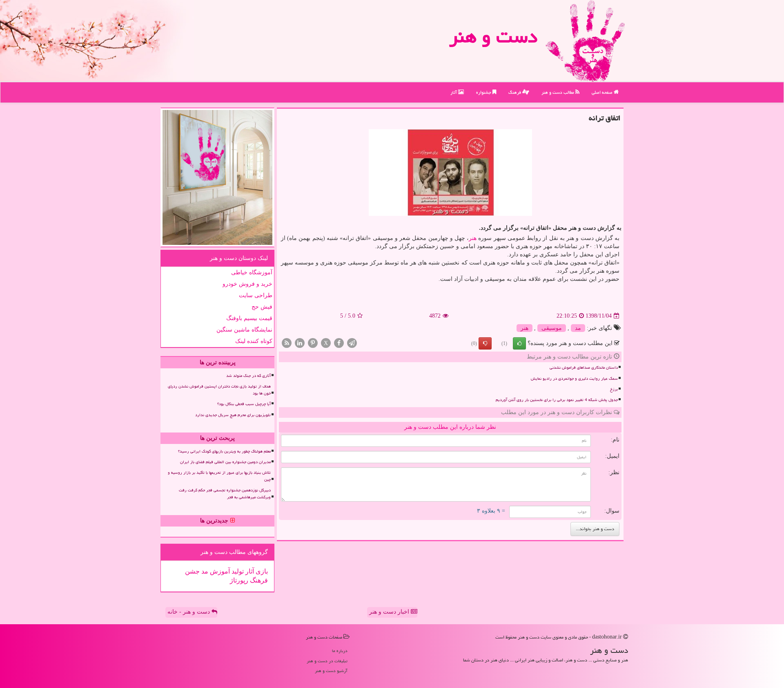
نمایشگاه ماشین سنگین (244, 330)
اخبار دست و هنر (390, 612)
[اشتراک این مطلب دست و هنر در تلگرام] (352, 343)
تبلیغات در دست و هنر (327, 661)
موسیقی (551, 328)
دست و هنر (493, 36)
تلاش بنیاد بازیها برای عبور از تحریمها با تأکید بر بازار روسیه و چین (219, 476)
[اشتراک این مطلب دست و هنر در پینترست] (312, 343)
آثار (454, 92)
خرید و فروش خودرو (247, 284)
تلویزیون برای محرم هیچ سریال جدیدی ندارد (233, 415)
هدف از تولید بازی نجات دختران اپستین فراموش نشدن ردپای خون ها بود (219, 389)
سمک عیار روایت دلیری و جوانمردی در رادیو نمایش (574, 378)
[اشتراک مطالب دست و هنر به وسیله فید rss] (286, 343)
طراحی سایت (255, 295)
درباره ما (339, 650)
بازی (261, 571)
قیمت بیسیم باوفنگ (249, 318)
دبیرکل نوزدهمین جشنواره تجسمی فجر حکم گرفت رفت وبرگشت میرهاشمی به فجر (225, 493)
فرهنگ (515, 92)
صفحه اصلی (603, 92)
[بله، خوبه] (519, 343)
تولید (237, 571)
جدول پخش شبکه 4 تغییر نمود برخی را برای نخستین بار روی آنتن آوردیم (557, 400)
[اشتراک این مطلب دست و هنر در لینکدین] (299, 343)
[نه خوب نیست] (485, 343)
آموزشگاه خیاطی (251, 272)
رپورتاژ (239, 580)
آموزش (219, 571)
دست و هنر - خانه (189, 612)
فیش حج (262, 307)
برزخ (614, 389)
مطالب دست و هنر (558, 92)
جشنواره (484, 92)
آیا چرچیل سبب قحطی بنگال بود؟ (244, 404)
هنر (473, 238)
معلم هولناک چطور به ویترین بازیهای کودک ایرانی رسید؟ (224, 451)
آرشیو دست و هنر (331, 670)
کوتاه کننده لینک (253, 341)
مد (578, 328)
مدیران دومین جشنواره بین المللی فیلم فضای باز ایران (225, 462)
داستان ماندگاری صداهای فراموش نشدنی (584, 367)
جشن (192, 571)
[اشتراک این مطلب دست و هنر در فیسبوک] (339, 343)
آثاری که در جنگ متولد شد (248, 376)
